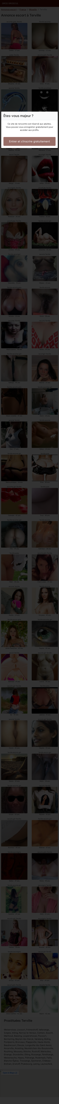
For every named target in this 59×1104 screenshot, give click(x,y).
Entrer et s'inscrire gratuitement (29, 141)
